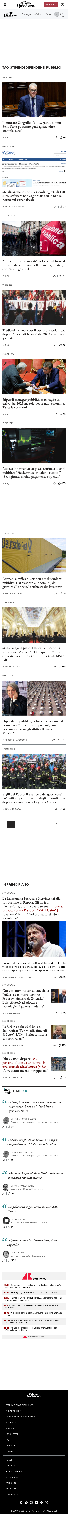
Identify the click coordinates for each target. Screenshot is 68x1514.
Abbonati (50, 4)
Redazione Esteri (13, 1045)
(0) (64, 414)
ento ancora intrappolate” (30, 1070)
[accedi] (62, 4)
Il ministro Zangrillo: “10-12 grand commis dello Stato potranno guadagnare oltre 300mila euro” (32, 126)
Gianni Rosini (11, 1013)
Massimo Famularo (22, 1186)
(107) (13, 1193)
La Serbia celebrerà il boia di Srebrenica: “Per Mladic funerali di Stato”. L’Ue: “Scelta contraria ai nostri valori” (24, 1032)
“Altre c (7, 1070)
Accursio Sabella (13, 667)
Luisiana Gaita (11, 809)
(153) (63, 483)
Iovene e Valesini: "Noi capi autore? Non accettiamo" (30, 916)
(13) (64, 977)
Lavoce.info (19, 1219)
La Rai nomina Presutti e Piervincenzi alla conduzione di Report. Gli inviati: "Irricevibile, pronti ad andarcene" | (31, 902)
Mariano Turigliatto (23, 1119)
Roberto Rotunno (13, 206)
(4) (64, 137)
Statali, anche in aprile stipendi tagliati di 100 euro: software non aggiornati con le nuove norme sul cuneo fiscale (33, 196)
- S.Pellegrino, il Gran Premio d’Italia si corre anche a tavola (32, 1293)
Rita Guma (17, 1253)
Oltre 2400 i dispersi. (16, 1058)
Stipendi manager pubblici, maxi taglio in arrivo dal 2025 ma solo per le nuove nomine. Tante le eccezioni (33, 403)
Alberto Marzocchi (14, 740)
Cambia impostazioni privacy (21, 1416)
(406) (13, 1260)
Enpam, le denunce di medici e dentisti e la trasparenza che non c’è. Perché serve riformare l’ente (34, 1106)
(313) (13, 1227)
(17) (64, 593)
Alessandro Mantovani (16, 977)
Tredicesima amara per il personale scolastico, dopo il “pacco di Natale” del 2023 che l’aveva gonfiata (33, 334)
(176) (64, 666)
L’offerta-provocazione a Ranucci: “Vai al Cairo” (33, 908)
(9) (64, 809)
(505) (63, 740)
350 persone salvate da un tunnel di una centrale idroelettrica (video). (25, 1062)
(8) (12, 1160)
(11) (64, 206)
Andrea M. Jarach (13, 593)
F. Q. (5, 137)
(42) (64, 276)
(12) (64, 345)
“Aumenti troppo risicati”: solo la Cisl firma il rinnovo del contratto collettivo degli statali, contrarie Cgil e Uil (33, 265)
